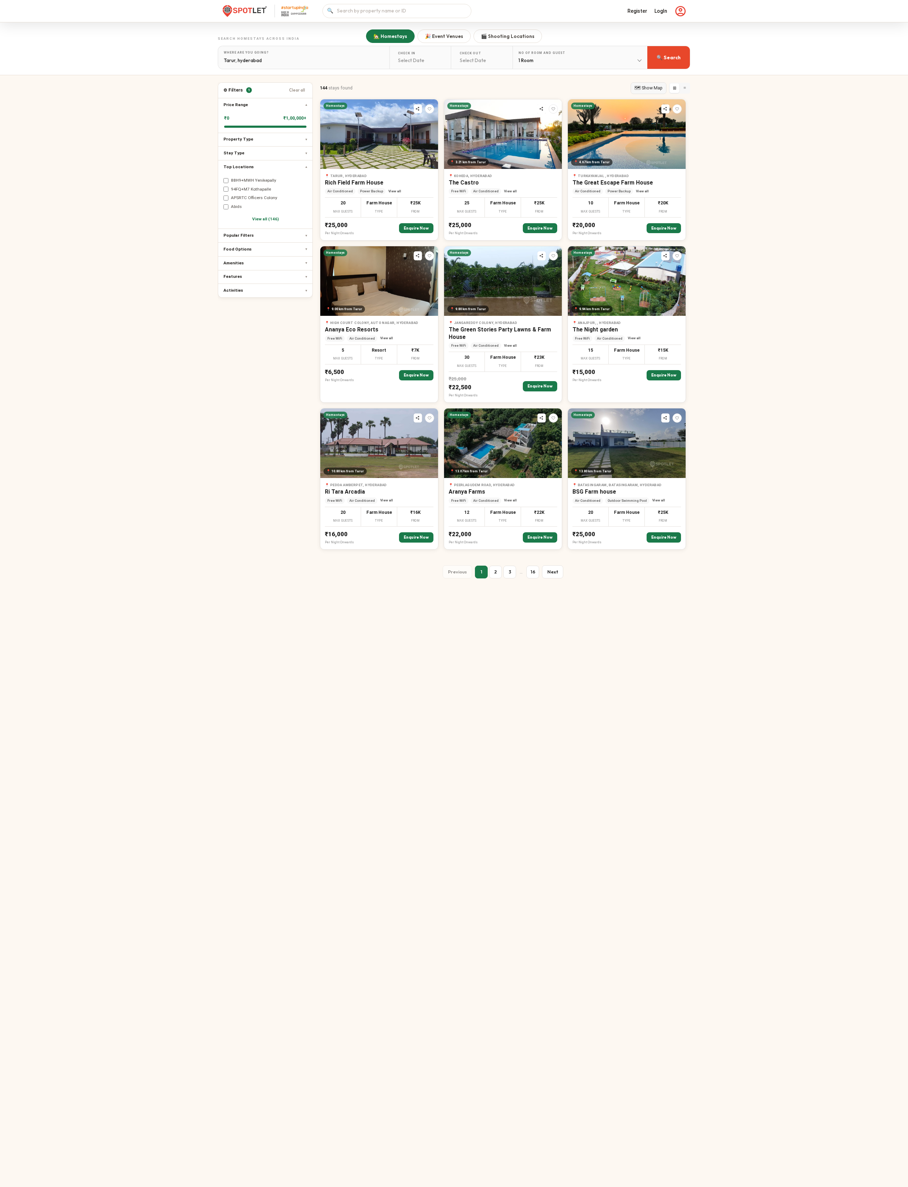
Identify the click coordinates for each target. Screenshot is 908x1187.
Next (552, 572)
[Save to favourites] (429, 109)
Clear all (297, 90)
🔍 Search (669, 57)
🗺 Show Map (649, 87)
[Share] (417, 109)
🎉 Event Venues (444, 36)
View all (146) (265, 218)
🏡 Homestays (390, 36)
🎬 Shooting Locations (508, 36)
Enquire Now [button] (416, 228)
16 (533, 572)
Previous (457, 572)
